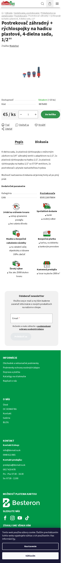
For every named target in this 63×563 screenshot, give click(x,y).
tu (14, 538)
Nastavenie (30, 546)
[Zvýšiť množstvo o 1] (35, 114)
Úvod (5, 404)
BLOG (6, 422)
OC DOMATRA (10, 409)
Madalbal (14, 46)
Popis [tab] (19, 141)
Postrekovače (47, 193)
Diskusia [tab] (41, 141)
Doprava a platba (11, 372)
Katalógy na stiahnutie (14, 376)
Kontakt (7, 413)
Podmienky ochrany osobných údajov (21, 367)
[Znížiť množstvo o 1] (21, 114)
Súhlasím (30, 555)
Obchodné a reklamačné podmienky (21, 363)
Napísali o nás (10, 380)
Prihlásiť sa (21, 336)
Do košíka (50, 114)
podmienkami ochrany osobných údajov (35, 328)
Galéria (6, 418)
